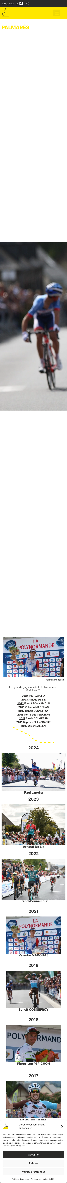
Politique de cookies (20, 1179)
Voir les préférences (33, 1171)
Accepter (33, 1154)
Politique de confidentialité (42, 1179)
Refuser (33, 1163)
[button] (62, 1126)
